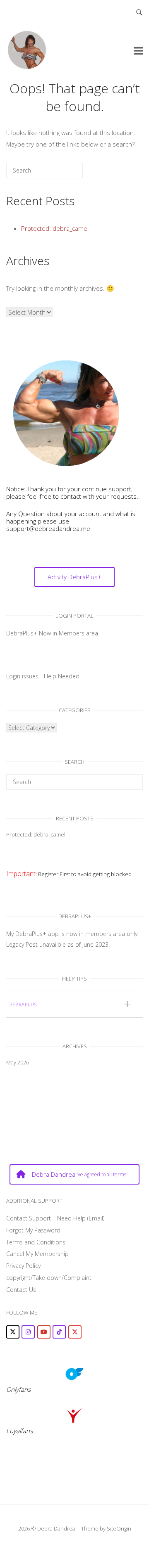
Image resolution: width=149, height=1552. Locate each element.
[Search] (64, 173)
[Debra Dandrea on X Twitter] (12, 1332)
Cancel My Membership (37, 1254)
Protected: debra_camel (55, 228)
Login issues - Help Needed (42, 676)
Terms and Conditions (35, 1242)
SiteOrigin (119, 1528)
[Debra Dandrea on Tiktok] (59, 1332)
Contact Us (21, 1290)
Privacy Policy (23, 1266)
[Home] (27, 49)
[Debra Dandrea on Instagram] (28, 1332)
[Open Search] (139, 12)
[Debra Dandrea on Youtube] (43, 1332)
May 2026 (17, 1062)
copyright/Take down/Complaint (48, 1278)
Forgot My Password (33, 1230)
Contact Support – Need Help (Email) (55, 1218)
